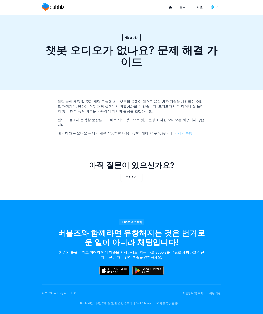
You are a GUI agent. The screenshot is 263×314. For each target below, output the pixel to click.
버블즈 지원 (131, 37)
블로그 (184, 7)
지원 (200, 7)
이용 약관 (215, 293)
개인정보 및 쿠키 (193, 293)
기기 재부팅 (183, 133)
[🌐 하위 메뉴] (217, 7)
